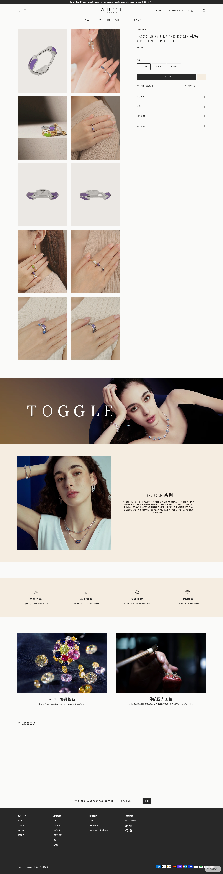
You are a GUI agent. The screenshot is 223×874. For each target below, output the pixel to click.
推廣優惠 (20, 835)
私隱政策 (92, 820)
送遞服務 (56, 830)
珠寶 (108, 20)
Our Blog (20, 830)
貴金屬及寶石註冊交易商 (98, 830)
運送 (139, 106)
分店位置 (20, 825)
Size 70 (159, 66)
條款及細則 (93, 825)
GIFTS (99, 20)
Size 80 (174, 66)
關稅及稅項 (141, 116)
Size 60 (144, 66)
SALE (126, 20)
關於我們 (138, 20)
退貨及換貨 (141, 126)
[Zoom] (42, 61)
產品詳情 (140, 97)
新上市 (88, 20)
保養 (55, 840)
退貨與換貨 (57, 835)
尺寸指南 (56, 825)
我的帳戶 (56, 845)
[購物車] (204, 10)
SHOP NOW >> (143, 2)
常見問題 (56, 820)
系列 (117, 20)
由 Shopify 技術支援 (41, 867)
